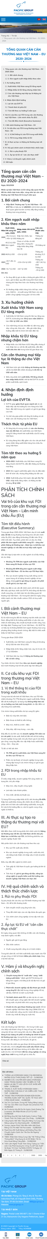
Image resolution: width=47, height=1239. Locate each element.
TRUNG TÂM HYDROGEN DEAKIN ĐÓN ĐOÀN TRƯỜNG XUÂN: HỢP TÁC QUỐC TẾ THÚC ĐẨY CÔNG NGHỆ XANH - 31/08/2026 (23, 1098)
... (27, 1155)
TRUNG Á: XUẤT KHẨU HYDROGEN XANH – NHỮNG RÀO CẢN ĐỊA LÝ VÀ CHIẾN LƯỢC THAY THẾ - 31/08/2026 (23, 1091)
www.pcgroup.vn (16, 1204)
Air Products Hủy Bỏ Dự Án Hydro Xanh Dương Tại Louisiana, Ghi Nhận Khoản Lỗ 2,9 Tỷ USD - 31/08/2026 (24, 1111)
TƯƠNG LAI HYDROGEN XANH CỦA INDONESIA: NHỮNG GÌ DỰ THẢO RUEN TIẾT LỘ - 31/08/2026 (23, 1076)
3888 (33, 1155)
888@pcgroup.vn (37, 1201)
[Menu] (3, 19)
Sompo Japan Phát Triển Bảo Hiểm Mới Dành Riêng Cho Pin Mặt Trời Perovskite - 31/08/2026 (22, 1126)
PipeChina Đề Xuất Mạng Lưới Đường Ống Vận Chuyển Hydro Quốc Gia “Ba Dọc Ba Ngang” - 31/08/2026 (22, 1132)
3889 (40, 1155)
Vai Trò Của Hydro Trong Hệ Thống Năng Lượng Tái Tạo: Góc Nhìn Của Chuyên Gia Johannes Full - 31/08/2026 (24, 1104)
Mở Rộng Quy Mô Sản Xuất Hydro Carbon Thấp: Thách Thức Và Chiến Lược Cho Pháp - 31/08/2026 (24, 1117)
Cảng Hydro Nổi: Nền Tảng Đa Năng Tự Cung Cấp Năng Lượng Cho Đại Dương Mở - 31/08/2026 (24, 1122)
